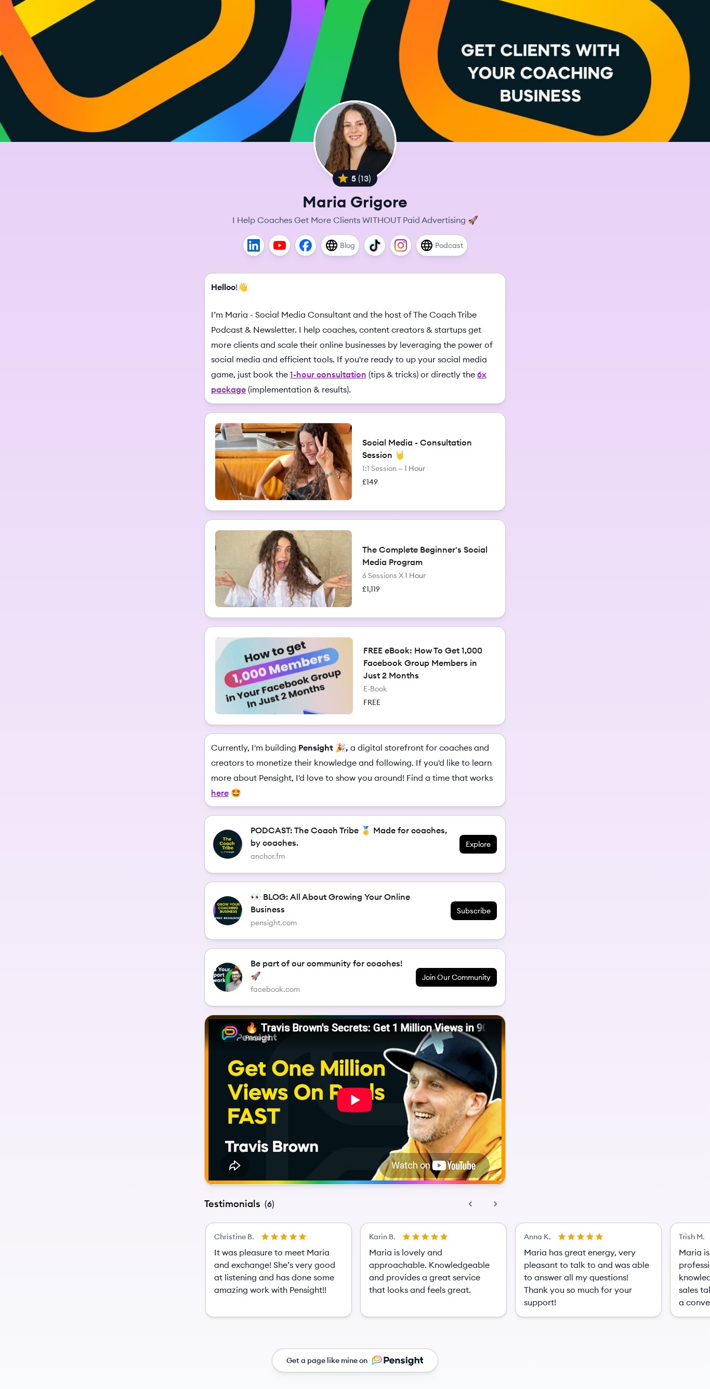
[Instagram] (401, 245)
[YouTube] (280, 245)
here (220, 793)
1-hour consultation (328, 374)
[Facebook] (306, 245)
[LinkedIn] (254, 245)
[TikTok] (375, 245)
